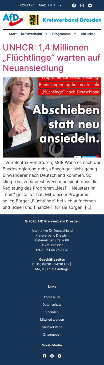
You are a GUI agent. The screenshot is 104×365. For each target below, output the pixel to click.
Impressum (52, 297)
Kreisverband (31, 34)
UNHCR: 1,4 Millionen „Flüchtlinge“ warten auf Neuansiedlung (52, 57)
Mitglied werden (52, 319)
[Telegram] (90, 5)
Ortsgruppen (52, 334)
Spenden (52, 312)
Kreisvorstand (52, 327)
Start (13, 34)
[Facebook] (74, 5)
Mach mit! (47, 5)
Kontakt (27, 5)
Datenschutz (52, 305)
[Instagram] (82, 5)
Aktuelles (88, 34)
